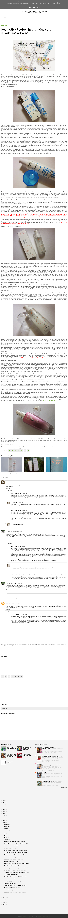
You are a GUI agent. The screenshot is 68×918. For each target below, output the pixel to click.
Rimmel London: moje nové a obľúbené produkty (15, 870)
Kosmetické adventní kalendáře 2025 (50, 756)
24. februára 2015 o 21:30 (18, 502)
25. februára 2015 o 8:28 (18, 524)
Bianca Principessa (41, 780)
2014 (4, 897)
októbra (6, 828)
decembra (6, 824)
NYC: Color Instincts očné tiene (11, 861)
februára (6, 839)
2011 (4, 904)
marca (5, 837)
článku (57, 438)
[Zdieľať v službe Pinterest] (28, 450)
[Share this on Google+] (15, 450)
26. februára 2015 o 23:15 (22, 614)
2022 (4, 807)
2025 (4, 800)
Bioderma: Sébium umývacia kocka (12, 845)
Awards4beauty (14, 493)
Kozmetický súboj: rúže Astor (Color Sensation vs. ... (15, 892)
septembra (6, 830)
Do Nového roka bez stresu (48, 781)
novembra (6, 826)
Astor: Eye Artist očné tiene (10, 848)
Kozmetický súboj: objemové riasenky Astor (14, 859)
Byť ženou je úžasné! (41, 772)
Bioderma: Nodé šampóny (10, 856)
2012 (4, 902)
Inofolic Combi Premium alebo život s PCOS (11, 748)
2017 (4, 818)
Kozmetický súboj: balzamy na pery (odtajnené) (27, 748)
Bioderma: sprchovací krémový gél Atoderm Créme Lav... (17, 867)
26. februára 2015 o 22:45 (15, 603)
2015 (4, 822)
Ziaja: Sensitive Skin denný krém (11, 874)
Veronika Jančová (8, 38)
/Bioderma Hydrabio (9, 486)
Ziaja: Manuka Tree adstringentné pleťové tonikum (15, 852)
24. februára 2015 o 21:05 (14, 481)
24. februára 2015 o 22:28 (22, 510)
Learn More (32, 7)
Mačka (7, 481)
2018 (4, 815)
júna (5, 833)
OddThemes (27, 916)
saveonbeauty (9, 531)
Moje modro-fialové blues (10, 883)
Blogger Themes (44, 916)
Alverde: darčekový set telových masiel (13, 889)
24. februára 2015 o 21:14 (22, 493)
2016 (4, 820)
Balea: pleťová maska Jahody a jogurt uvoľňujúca (15, 854)
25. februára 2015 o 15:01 (22, 546)
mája (5, 835)
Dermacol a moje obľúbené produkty (12, 881)
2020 (4, 811)
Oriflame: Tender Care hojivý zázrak (27, 755)
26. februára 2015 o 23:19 (22, 594)
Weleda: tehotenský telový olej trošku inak (14, 878)
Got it (38, 7)
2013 (4, 899)
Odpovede (10, 490)
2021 (4, 809)
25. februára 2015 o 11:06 (17, 531)
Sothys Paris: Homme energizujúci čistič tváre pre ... (15, 876)
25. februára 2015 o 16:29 (18, 565)
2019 (4, 813)
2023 (4, 804)
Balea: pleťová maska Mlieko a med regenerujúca (15, 850)
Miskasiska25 (40, 763)
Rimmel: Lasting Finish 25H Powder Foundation (14, 841)
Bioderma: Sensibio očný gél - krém (12, 887)
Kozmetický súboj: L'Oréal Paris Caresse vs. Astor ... (15, 885)
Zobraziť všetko (64, 787)
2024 (4, 802)
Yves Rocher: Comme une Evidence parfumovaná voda (16, 872)
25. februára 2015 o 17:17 (17, 583)
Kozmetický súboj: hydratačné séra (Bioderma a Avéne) (16, 843)
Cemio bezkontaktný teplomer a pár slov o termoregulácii (11, 755)
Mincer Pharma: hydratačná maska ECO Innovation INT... (16, 863)
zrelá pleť (4, 25)
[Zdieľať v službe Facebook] (9, 450)
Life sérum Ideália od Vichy (49, 400)
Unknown (8, 603)
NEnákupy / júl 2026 (46, 748)
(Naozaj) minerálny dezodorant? (11, 865)
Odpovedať (8, 488)
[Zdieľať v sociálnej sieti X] (12, 450)
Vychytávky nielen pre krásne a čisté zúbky (52, 765)
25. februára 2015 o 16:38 (22, 572)
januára (6, 894)
